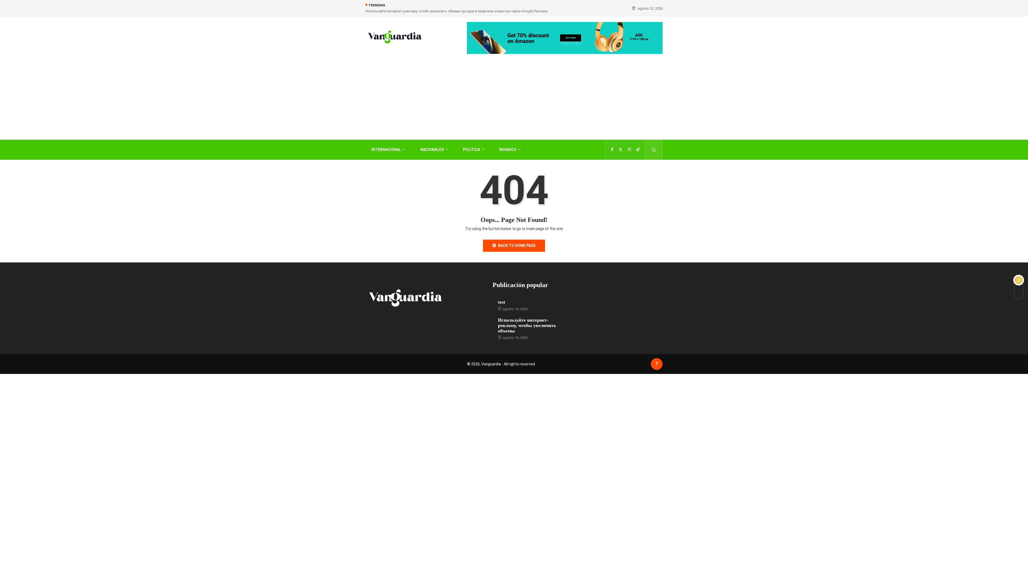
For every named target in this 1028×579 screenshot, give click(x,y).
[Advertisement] (514, 104)
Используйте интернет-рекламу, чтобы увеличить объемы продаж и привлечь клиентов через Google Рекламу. (456, 11)
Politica (471, 149)
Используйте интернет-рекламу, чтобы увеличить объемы (527, 325)
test (501, 302)
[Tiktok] (638, 149)
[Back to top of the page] (657, 364)
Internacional (386, 149)
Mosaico (507, 149)
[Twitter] (620, 149)
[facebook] (612, 149)
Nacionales (432, 149)
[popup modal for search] (654, 150)
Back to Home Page (517, 245)
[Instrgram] (629, 149)
